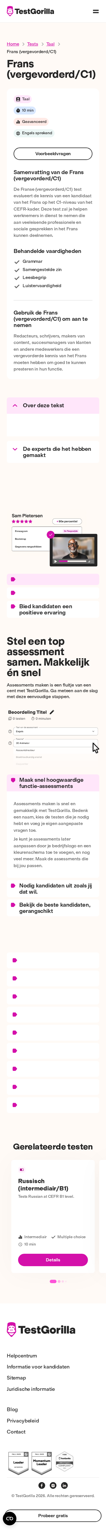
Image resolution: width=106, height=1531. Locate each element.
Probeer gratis (53, 1515)
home (13, 44)
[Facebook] (41, 1485)
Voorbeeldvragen (53, 153)
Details (53, 1260)
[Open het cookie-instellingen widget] (9, 1518)
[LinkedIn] (64, 1485)
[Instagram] (53, 1485)
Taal (50, 44)
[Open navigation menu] (95, 11)
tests (32, 44)
